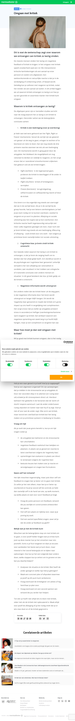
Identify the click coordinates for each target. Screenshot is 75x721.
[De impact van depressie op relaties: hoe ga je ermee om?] (7, 659)
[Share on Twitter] (43, 618)
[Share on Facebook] (40, 618)
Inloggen (66, 2)
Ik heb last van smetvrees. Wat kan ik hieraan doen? (31, 678)
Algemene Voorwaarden (30, 716)
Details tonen (65, 371)
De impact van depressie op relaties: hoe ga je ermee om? (33, 653)
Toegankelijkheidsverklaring (27, 709)
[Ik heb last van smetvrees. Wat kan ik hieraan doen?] (7, 683)
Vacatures (41, 703)
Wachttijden (23, 705)
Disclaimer (51, 716)
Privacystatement (42, 716)
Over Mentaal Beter (25, 701)
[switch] (28, 364)
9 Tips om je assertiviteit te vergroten (27, 641)
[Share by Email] (21, 618)
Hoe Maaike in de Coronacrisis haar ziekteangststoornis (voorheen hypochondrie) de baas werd (42, 666)
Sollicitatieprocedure (44, 705)
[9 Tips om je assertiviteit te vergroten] (7, 646)
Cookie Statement (59, 716)
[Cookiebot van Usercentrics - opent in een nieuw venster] (65, 342)
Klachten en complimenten (27, 707)
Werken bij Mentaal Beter (45, 701)
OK (61, 377)
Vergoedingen (24, 703)
